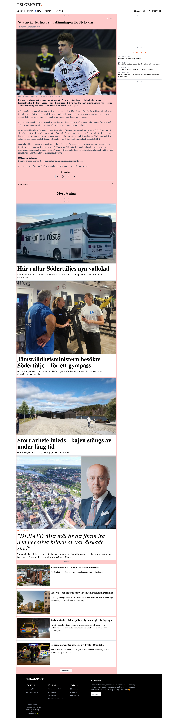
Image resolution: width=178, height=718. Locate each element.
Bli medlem (95, 694)
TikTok (74, 692)
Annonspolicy (31, 704)
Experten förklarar (32, 692)
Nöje (61, 11)
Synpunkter (52, 695)
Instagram (75, 689)
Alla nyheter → (66, 670)
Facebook (75, 695)
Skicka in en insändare (56, 699)
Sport (55, 11)
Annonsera (52, 692)
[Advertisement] (139, 31)
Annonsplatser (31, 689)
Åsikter (48, 11)
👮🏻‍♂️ (39, 11)
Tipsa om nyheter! (54, 689)
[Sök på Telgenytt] (156, 4)
